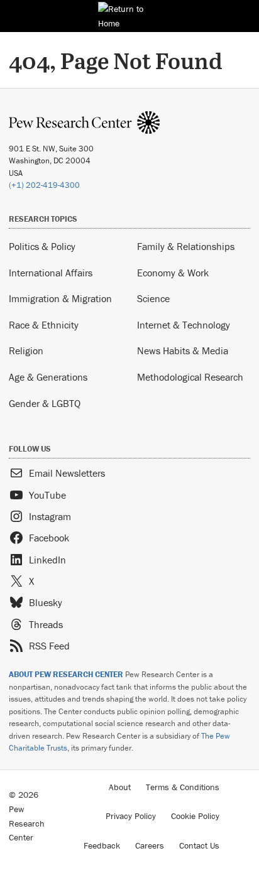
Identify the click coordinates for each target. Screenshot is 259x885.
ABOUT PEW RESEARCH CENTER (66, 674)
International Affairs (50, 272)
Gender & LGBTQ (44, 403)
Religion (26, 350)
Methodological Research (190, 377)
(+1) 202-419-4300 (44, 185)
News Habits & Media (182, 350)
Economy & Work (173, 272)
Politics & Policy (42, 246)
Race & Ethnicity (44, 324)
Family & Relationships (185, 246)
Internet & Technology (183, 324)
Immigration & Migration (60, 298)
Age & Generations (48, 377)
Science (153, 298)
